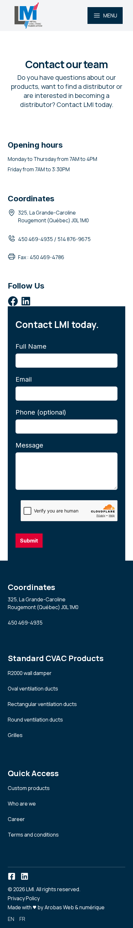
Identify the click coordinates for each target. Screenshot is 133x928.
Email (23, 379)
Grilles (15, 735)
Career (16, 819)
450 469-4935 (35, 239)
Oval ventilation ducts (33, 688)
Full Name (30, 346)
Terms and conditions (33, 834)
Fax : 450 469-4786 (41, 257)
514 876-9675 (74, 239)
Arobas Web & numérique (75, 907)
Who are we (22, 803)
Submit (29, 540)
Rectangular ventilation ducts (42, 704)
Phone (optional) (40, 412)
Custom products (29, 788)
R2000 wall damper (30, 673)
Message (29, 445)
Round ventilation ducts (35, 719)
